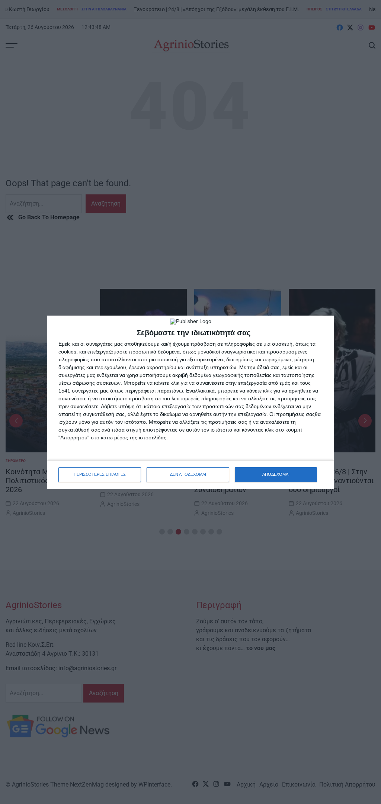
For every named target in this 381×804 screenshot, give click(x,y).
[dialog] (190, 402)
